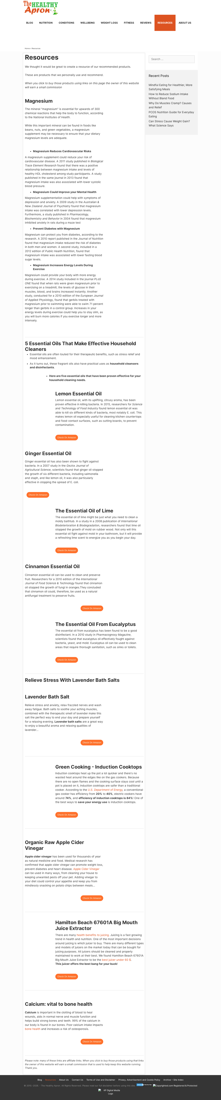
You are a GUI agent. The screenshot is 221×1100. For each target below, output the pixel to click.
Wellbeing (87, 22)
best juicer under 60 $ (116, 959)
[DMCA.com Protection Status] (144, 1085)
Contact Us (77, 1079)
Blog (29, 22)
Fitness (129, 22)
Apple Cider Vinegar (86, 869)
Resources (165, 22)
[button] (193, 39)
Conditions (66, 22)
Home (27, 48)
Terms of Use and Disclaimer (100, 1079)
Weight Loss (109, 22)
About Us (185, 22)
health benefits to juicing (93, 935)
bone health (32, 1029)
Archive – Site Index (173, 1079)
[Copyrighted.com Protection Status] (175, 1085)
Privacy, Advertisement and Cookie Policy (139, 1079)
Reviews (145, 22)
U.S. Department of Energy (105, 789)
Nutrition (46, 22)
